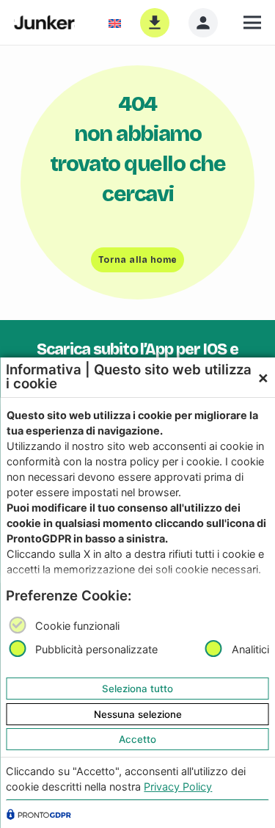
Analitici (250, 650)
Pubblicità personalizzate (96, 650)
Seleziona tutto (137, 688)
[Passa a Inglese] (118, 22)
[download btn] (154, 22)
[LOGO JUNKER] (44, 22)
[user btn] (203, 22)
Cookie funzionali (77, 626)
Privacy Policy (178, 786)
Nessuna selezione (138, 714)
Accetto (137, 739)
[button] (252, 22)
